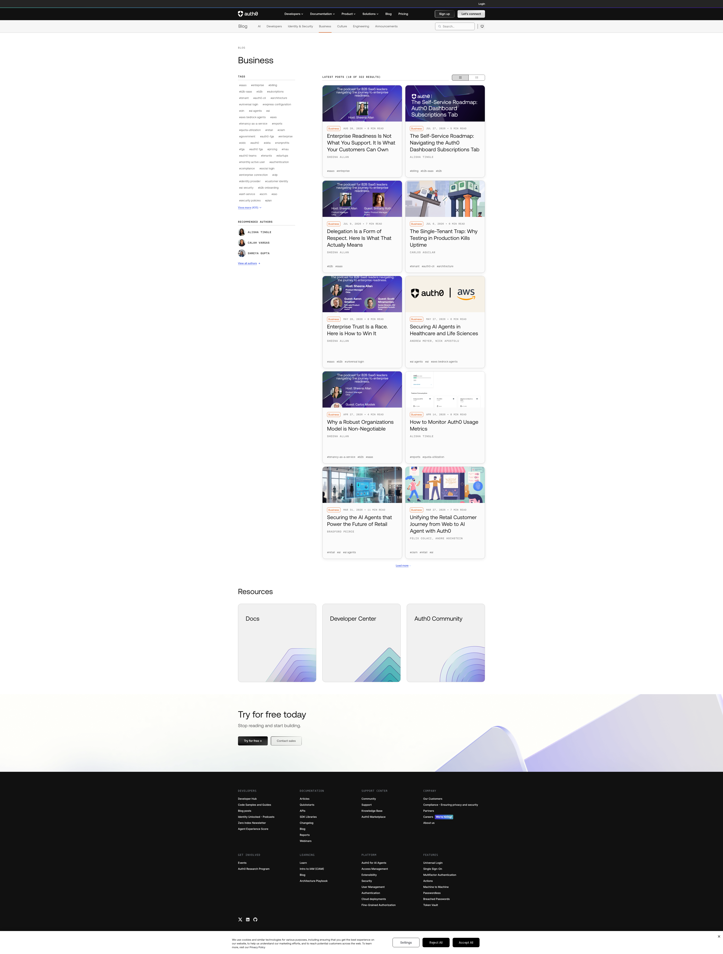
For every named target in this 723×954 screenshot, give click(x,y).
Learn (303, 862)
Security (367, 881)
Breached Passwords (436, 899)
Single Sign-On (432, 869)
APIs (302, 810)
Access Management (375, 869)
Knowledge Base (372, 810)
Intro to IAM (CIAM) (312, 869)
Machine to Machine (436, 887)
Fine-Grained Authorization (379, 905)
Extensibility (369, 875)
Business (325, 26)
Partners (428, 810)
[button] (445, 14)
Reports (305, 835)
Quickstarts (307, 804)
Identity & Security (300, 26)
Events (242, 862)
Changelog (306, 823)
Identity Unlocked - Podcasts (256, 817)
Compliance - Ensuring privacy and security (450, 804)
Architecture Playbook (314, 881)
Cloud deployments (374, 899)
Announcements (386, 26)
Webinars (306, 841)
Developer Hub (247, 798)
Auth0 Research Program (253, 869)
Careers (437, 817)
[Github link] (255, 919)
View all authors (247, 263)
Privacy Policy (257, 947)
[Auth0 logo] (248, 14)
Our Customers (432, 798)
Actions (428, 881)
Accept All (466, 942)
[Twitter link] (240, 919)
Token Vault (430, 905)
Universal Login (433, 862)
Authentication (371, 893)
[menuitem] (294, 14)
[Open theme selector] (482, 26)
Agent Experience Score (253, 829)
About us (429, 823)
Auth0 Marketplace (374, 817)
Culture (342, 26)
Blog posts (244, 810)
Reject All (435, 942)
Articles (304, 798)
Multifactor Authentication (439, 875)
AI (259, 26)
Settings (406, 942)
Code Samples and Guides (254, 804)
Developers (274, 26)
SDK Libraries (308, 817)
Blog (242, 26)
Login (482, 3)
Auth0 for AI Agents (374, 862)
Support (367, 804)
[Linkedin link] (248, 919)
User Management (373, 887)
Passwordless (432, 893)
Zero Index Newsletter (252, 823)
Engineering (361, 26)
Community (369, 798)
